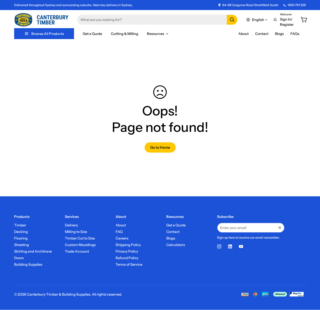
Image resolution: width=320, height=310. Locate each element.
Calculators (175, 245)
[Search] (232, 20)
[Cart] (304, 19)
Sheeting (21, 245)
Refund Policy (127, 258)
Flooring (21, 238)
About (243, 33)
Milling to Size (76, 231)
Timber (20, 225)
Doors (19, 258)
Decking (21, 231)
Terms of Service (129, 264)
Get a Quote (176, 225)
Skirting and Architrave (33, 251)
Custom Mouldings (80, 245)
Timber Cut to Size (80, 238)
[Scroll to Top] (312, 286)
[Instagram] (219, 246)
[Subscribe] (279, 227)
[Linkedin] (230, 246)
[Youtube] (241, 246)
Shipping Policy (128, 245)
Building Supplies (28, 264)
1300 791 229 (297, 5)
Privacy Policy (127, 251)
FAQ (119, 231)
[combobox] (157, 20)
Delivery (71, 225)
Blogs (279, 33)
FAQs (294, 33)
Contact (261, 33)
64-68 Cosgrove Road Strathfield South (250, 5)
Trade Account (77, 251)
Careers (122, 238)
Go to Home (160, 147)
